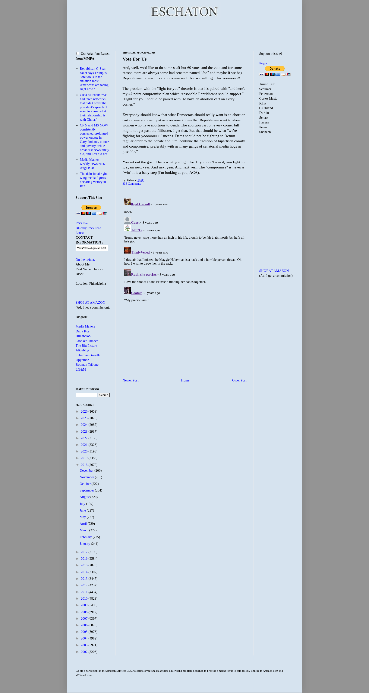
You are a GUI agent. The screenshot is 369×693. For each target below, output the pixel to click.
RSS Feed (82, 223)
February (86, 537)
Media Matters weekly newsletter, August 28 (92, 164)
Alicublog (82, 350)
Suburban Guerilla (88, 355)
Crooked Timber (87, 341)
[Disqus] (184, 250)
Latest (80, 233)
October (85, 484)
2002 (84, 652)
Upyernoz (82, 360)
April (84, 523)
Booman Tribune (87, 364)
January (85, 543)
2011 (84, 592)
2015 (84, 565)
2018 (84, 465)
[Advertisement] (184, 34)
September (87, 490)
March (84, 530)
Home (185, 380)
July (83, 504)
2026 (84, 411)
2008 (84, 612)
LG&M (81, 369)
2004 (84, 638)
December (87, 470)
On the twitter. (85, 259)
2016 (84, 558)
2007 (84, 618)
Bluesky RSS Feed (88, 228)
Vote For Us (135, 59)
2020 (84, 451)
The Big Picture (86, 345)
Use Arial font (90, 53)
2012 (84, 585)
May (83, 517)
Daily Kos (82, 331)
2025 (84, 418)
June (83, 510)
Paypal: (264, 63)
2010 (84, 598)
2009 (84, 605)
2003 (84, 645)
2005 (84, 632)
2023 (84, 431)
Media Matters (85, 326)
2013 (84, 578)
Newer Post (130, 380)
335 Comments (132, 183)
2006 (84, 625)
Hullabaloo (83, 336)
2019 (84, 458)
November (87, 477)
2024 (84, 424)
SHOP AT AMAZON (90, 302)
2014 (84, 572)
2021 (84, 445)
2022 (84, 438)
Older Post (239, 380)
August (85, 497)
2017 (84, 552)
